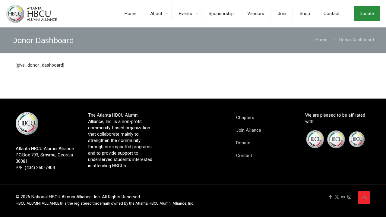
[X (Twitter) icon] (336, 197)
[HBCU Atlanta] (40, 13)
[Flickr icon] (343, 197)
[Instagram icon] (349, 197)
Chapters (245, 117)
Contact (244, 155)
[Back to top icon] (364, 197)
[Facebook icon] (330, 197)
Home (321, 39)
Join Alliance (248, 130)
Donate (367, 13)
